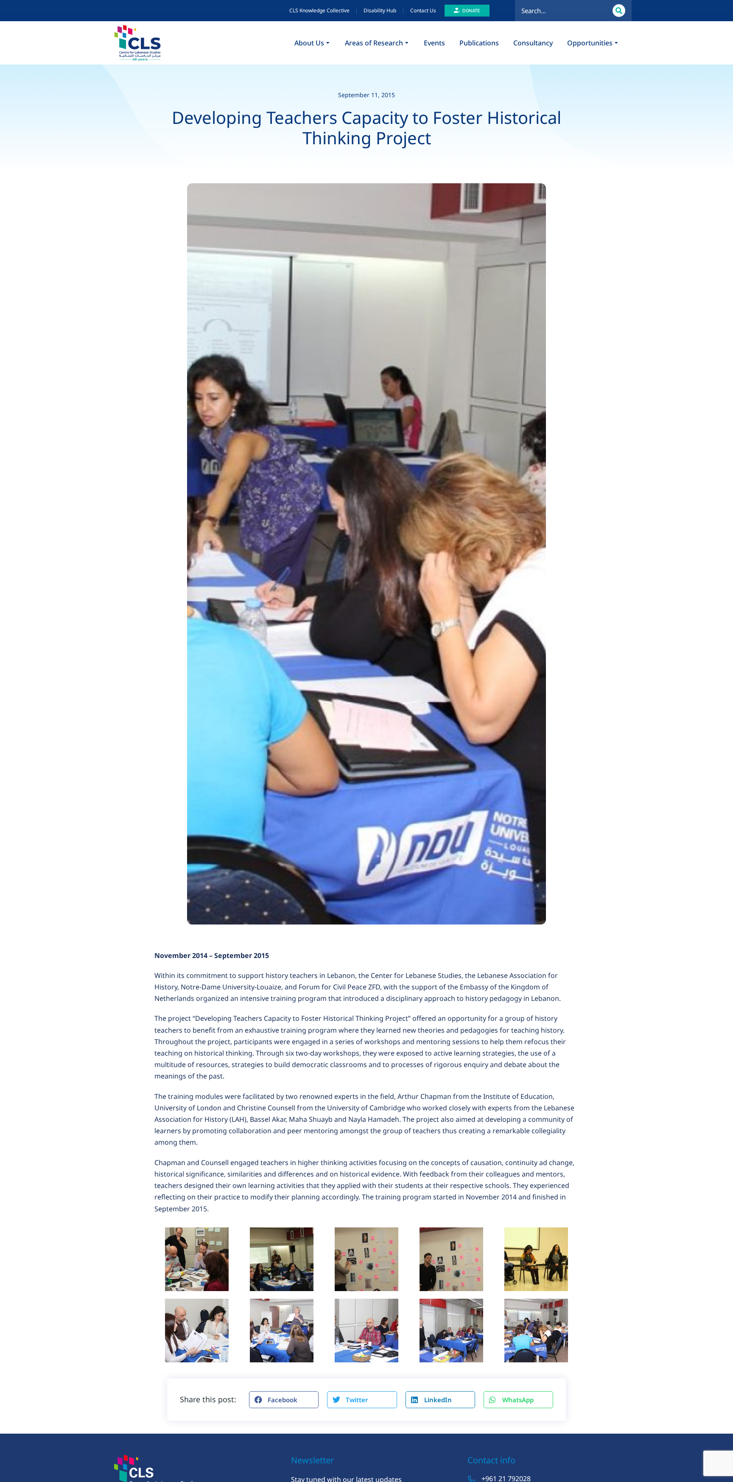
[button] (284, 1399)
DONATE (471, 11)
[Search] (619, 10)
